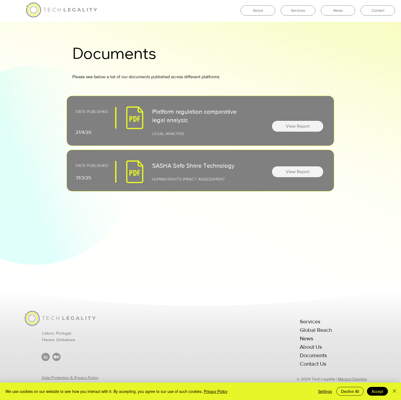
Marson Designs (352, 379)
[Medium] (56, 357)
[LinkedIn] (45, 357)
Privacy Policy (216, 391)
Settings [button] (325, 391)
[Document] (135, 117)
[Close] (394, 391)
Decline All (350, 391)
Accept (377, 391)
